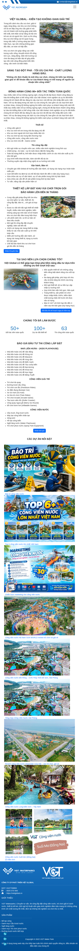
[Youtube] (6, 2)
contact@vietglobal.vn (68, 2)
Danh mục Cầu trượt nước (12, 923)
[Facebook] (3, 2)
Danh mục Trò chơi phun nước (14, 929)
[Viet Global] (15, 7)
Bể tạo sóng (6, 921)
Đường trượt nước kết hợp (13, 931)
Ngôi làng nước (8, 926)
